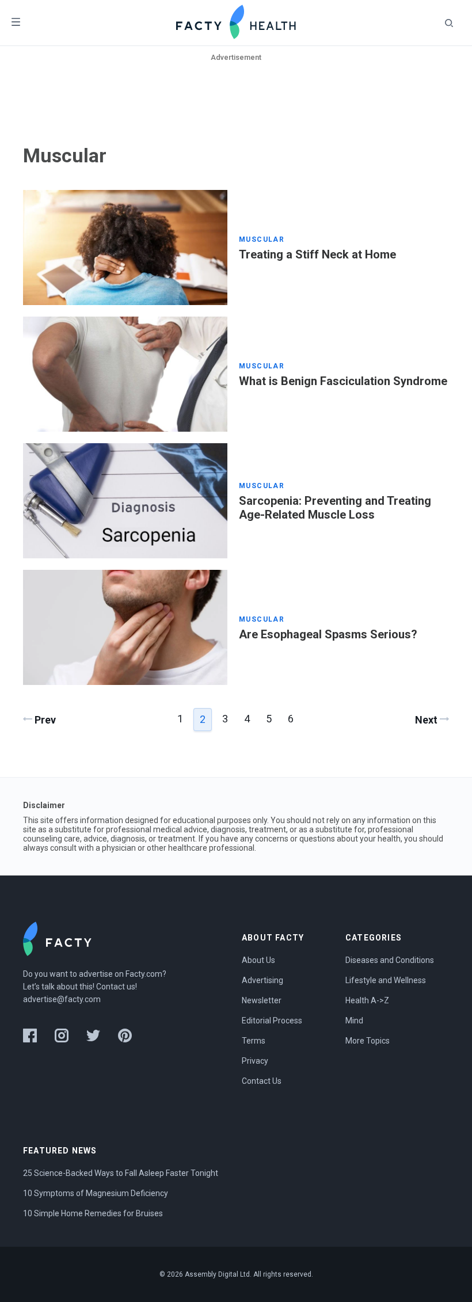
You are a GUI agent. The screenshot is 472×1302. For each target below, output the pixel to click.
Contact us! (116, 986)
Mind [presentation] (354, 1020)
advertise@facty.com (62, 999)
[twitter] (93, 1035)
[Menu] (16, 22)
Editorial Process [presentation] (272, 1020)
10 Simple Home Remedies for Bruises (93, 1213)
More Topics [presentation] (367, 1040)
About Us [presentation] (258, 960)
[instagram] (61, 1035)
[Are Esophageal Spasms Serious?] (125, 627)
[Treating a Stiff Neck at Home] (125, 247)
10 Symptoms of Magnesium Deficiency (95, 1193)
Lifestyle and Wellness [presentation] (385, 980)
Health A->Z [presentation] (367, 1000)
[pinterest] (125, 1035)
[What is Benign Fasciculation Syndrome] (125, 374)
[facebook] (30, 1035)
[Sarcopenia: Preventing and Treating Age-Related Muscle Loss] (125, 500)
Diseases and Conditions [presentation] (389, 960)
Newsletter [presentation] (261, 1000)
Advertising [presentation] (262, 980)
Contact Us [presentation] (261, 1081)
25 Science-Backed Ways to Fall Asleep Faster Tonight (120, 1173)
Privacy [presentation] (255, 1060)
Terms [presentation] (253, 1040)
